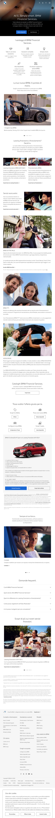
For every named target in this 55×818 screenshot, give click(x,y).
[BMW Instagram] (26, 774)
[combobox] (49, 652)
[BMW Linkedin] (32, 774)
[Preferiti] (46, 3)
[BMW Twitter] (24, 774)
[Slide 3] (27, 135)
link (46, 269)
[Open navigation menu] (50, 3)
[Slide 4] (29, 135)
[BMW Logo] (5, 3)
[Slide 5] (31, 135)
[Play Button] (53, 8)
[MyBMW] (39, 3)
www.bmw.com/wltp (8, 696)
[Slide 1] (24, 135)
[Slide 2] (26, 135)
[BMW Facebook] (21, 774)
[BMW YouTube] (29, 774)
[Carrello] (42, 3)
